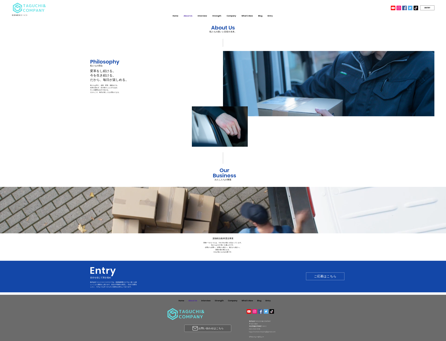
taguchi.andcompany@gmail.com (262, 332)
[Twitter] (410, 8)
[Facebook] (404, 8)
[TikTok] (416, 8)
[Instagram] (399, 8)
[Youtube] (393, 8)
